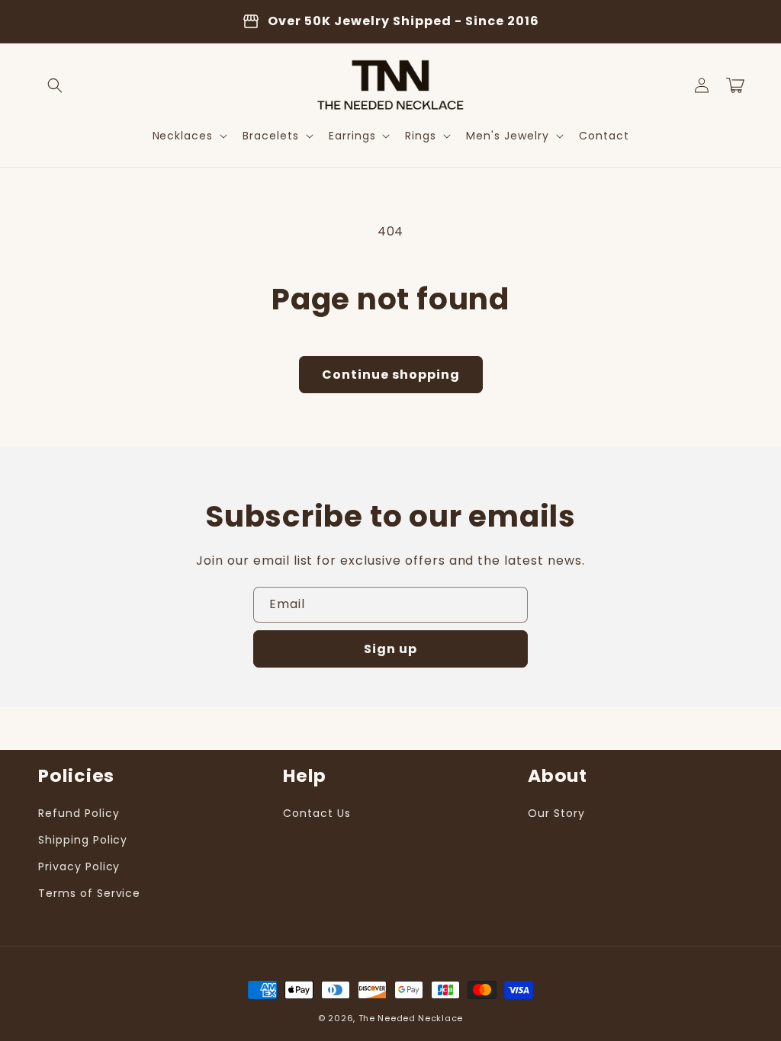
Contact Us (317, 813)
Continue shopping (391, 374)
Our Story (556, 813)
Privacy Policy (79, 866)
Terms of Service (89, 893)
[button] (55, 85)
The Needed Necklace (410, 1018)
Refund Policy (78, 813)
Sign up (390, 649)
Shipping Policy (82, 839)
